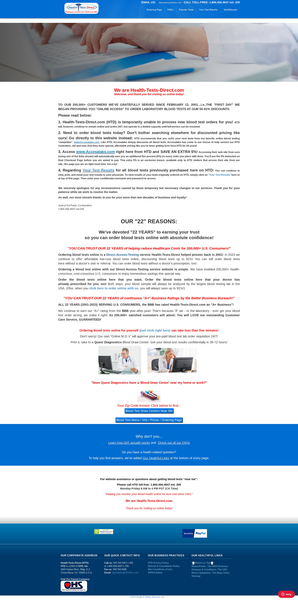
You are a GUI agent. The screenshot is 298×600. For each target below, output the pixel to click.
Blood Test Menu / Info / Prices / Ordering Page (149, 420)
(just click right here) (154, 330)
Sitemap (196, 576)
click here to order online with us (113, 288)
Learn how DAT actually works (129, 442)
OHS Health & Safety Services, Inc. (148, 597)
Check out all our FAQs (174, 442)
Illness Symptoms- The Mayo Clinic (211, 572)
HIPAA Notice (155, 572)
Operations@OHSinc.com (170, 3)
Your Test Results (98, 170)
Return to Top (202, 562)
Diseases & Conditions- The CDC (209, 569)
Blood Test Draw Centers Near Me (149, 410)
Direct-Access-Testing (122, 254)
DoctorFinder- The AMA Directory (210, 566)
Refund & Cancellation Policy (164, 566)
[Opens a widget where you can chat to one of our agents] (286, 594)
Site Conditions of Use (160, 569)
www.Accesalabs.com (86, 142)
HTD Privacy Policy (158, 562)
